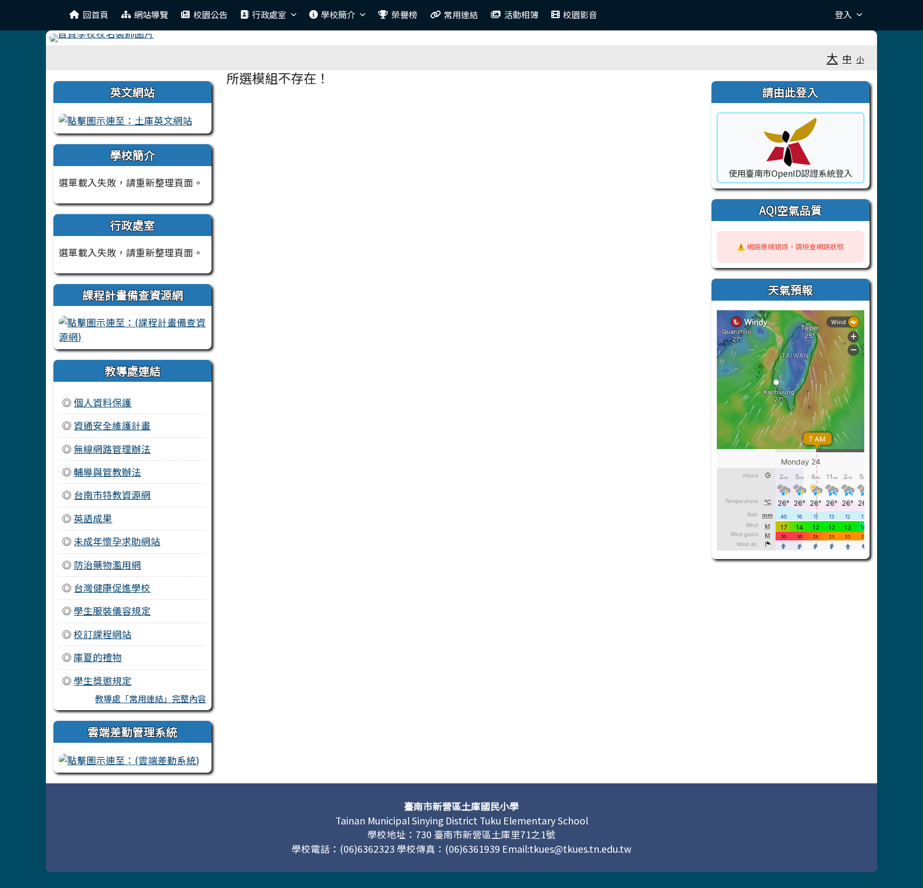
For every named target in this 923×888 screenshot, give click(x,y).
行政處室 (269, 14)
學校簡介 (338, 14)
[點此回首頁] (461, 38)
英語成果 (93, 518)
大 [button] (832, 58)
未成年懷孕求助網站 (117, 541)
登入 (843, 14)
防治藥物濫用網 (107, 564)
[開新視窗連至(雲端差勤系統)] (129, 759)
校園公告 (210, 14)
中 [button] (847, 58)
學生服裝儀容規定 (112, 610)
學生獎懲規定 (102, 680)
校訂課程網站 (102, 634)
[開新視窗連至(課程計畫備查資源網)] (132, 328)
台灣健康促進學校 (112, 587)
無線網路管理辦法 (112, 448)
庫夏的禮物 (98, 657)
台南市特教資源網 (112, 494)
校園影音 (580, 14)
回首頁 (95, 14)
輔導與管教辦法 (107, 471)
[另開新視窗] (125, 119)
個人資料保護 (102, 402)
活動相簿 (521, 14)
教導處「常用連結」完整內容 (150, 698)
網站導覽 (151, 14)
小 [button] (860, 59)
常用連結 (461, 14)
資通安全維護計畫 (112, 425)
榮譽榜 (404, 14)
